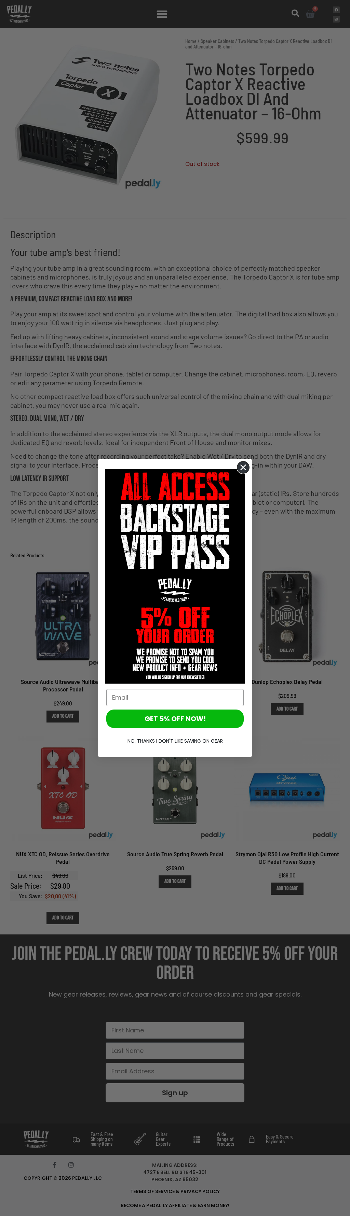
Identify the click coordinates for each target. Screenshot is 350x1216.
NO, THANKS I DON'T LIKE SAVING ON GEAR (175, 741)
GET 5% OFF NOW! (175, 719)
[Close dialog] (243, 467)
